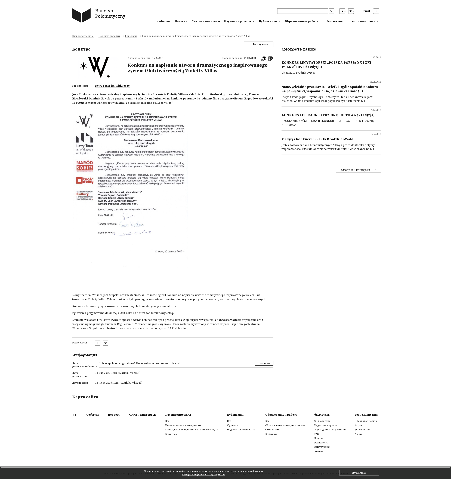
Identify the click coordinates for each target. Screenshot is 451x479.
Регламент (321, 442)
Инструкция (322, 447)
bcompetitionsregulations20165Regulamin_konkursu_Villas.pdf (141, 363)
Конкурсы (131, 36)
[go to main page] (99, 16)
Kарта (358, 425)
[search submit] (331, 11)
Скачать (264, 363)
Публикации (268, 21)
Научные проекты (237, 21)
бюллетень (334, 21)
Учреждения (362, 429)
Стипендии (272, 429)
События (164, 21)
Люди (358, 434)
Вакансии (271, 434)
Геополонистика (362, 21)
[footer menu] (74, 414)
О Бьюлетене (322, 421)
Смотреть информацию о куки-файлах (203, 474)
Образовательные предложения (285, 425)
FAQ (316, 434)
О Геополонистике (366, 421)
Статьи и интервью (206, 21)
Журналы (233, 425)
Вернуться (260, 44)
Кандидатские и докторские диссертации (191, 429)
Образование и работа (302, 21)
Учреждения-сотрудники (330, 429)
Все (167, 421)
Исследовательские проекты (183, 425)
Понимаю (359, 472)
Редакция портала (325, 425)
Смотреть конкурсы (355, 170)
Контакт (319, 438)
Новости (181, 21)
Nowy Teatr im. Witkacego (112, 85)
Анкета (318, 451)
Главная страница (83, 36)
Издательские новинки (242, 429)
